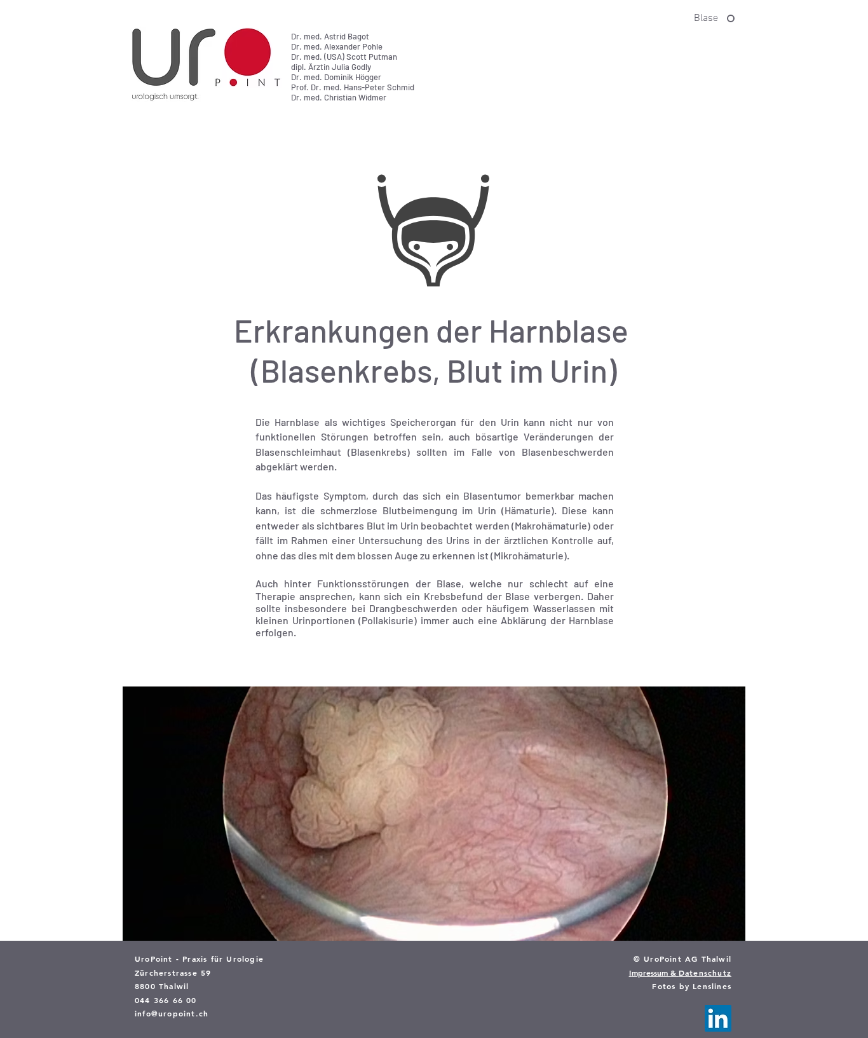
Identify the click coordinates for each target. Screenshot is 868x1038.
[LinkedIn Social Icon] (718, 1018)
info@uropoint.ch (171, 1013)
